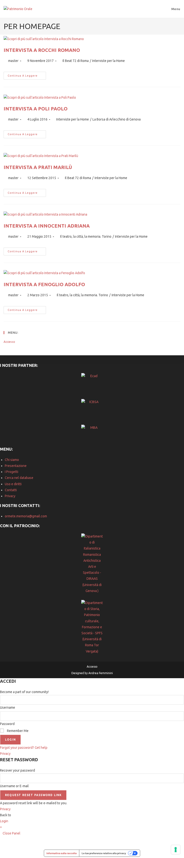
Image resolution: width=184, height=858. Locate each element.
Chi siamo (12, 460)
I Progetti (11, 472)
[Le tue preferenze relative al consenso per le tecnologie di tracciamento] (175, 849)
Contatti (11, 490)
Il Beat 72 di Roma (76, 61)
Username (7, 707)
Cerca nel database (19, 478)
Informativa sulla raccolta (61, 853)
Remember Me (17, 731)
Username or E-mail (14, 786)
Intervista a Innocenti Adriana (47, 226)
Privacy (10, 496)
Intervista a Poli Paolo (36, 108)
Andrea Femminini (100, 673)
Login (10, 739)
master (13, 61)
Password (7, 724)
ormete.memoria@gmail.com (26, 516)
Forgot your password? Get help (23, 747)
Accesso (9, 341)
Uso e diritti (13, 484)
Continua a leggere (27, 77)
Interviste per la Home (108, 61)
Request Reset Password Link (33, 795)
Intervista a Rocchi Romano (42, 50)
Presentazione (16, 466)
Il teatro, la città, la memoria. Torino (85, 236)
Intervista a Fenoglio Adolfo (44, 284)
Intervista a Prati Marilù (38, 167)
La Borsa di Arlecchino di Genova (116, 119)
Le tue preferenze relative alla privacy (104, 853)
